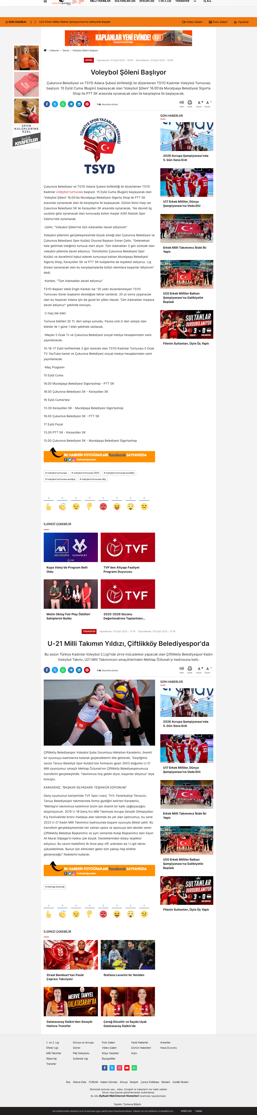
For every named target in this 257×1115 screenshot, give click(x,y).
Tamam (198, 1111)
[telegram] (71, 104)
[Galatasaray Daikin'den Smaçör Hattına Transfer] (71, 1001)
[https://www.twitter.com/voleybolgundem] (112, 1067)
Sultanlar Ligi (80, 1058)
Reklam (165, 1082)
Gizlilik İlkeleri (180, 1082)
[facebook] (47, 104)
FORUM (93, 1082)
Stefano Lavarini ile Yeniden (123, 975)
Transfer (51, 1063)
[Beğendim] (49, 500)
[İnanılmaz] (131, 500)
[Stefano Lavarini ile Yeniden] (128, 954)
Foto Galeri (219, 22)
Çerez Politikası (150, 1082)
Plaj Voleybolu (81, 1053)
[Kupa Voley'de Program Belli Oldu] (71, 547)
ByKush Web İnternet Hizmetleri (119, 1096)
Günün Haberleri (141, 1047)
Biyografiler (108, 1058)
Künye (124, 1082)
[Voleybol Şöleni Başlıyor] (99, 146)
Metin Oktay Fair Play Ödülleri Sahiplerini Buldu (68, 616)
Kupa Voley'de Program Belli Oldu (67, 569)
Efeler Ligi (52, 1047)
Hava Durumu (168, 1047)
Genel (66, 50)
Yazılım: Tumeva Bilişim (127, 1104)
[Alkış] (62, 500)
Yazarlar (243, 22)
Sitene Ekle (79, 1082)
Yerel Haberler (139, 1042)
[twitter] (55, 104)
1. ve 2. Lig (52, 1042)
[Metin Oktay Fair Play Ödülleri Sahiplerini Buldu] (71, 594)
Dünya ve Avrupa (83, 1042)
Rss (68, 1082)
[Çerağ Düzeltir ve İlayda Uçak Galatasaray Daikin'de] (128, 1001)
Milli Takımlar (53, 1053)
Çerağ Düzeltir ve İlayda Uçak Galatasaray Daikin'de (125, 1024)
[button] (35, 22)
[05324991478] (134, 1067)
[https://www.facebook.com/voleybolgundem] (104, 1067)
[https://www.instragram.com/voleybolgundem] (119, 1067)
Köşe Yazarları (110, 1053)
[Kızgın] (103, 500)
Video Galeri (193, 22)
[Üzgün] (144, 500)
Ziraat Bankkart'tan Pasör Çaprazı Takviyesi (65, 977)
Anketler (165, 1042)
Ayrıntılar (186, 1111)
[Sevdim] (76, 500)
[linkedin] (79, 104)
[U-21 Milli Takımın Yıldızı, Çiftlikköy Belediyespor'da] (99, 712)
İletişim (134, 1082)
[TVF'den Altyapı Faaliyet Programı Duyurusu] (128, 547)
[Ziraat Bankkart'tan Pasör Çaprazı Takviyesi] (71, 954)
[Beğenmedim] (90, 500)
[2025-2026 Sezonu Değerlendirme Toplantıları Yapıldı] (128, 594)
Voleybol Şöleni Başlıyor (85, 50)
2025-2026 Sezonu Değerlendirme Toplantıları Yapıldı (123, 616)
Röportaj (51, 1058)
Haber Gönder (108, 1082)
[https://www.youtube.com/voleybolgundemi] (127, 1067)
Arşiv (134, 1053)
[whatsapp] (63, 104)
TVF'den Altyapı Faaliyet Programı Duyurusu (121, 569)
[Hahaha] (117, 500)
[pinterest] (87, 104)
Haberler (54, 50)
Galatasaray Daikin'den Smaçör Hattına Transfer (69, 1024)
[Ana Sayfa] (45, 50)
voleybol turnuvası (69, 192)
